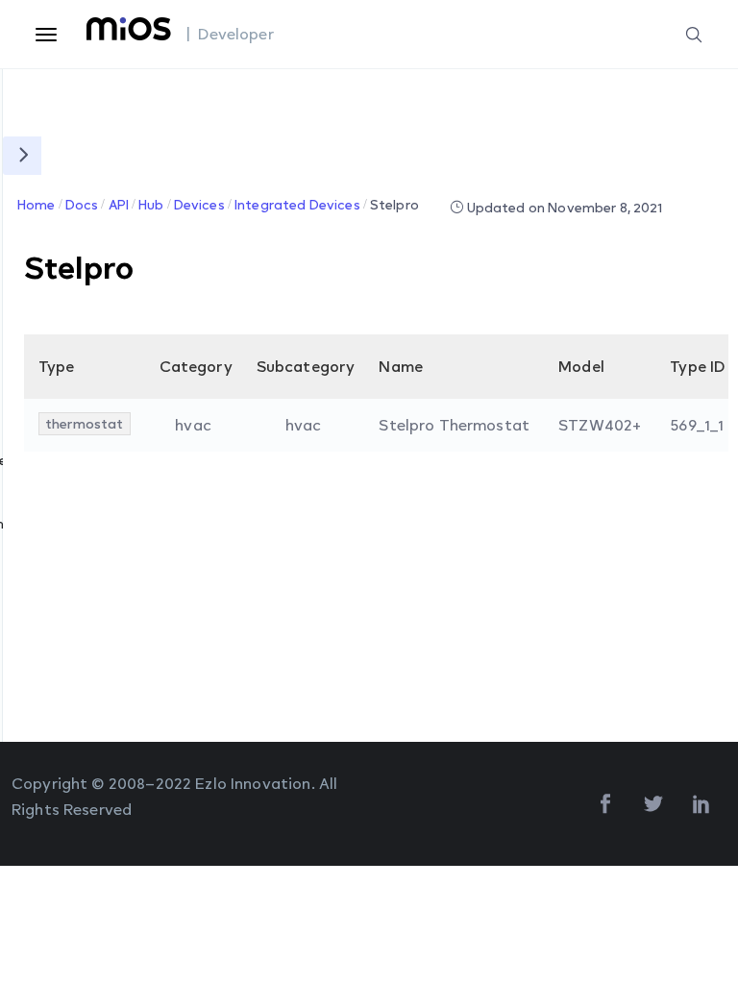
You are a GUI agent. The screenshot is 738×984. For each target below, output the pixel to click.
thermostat (84, 423)
